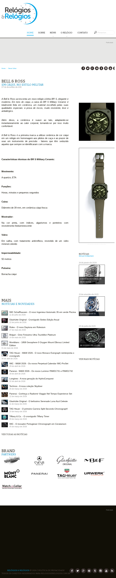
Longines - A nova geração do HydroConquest (31, 378)
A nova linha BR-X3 (88, 314)
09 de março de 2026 (18, 419)
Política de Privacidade (51, 570)
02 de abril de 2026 (17, 381)
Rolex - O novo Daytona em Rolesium (27, 327)
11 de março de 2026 (18, 404)
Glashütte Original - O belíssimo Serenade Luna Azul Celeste (38, 401)
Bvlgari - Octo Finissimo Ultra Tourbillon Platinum (32, 335)
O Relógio (67, 32)
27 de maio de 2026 (17, 330)
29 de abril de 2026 (17, 366)
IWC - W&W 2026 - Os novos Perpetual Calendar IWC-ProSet (38, 363)
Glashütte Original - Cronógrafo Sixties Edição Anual (34, 319)
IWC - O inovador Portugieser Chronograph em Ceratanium (37, 424)
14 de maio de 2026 (17, 337)
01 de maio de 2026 (10, 348)
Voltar (14, 68)
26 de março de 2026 (18, 389)
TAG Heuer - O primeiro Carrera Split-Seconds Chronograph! (38, 409)
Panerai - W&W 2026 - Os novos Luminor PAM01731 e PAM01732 (41, 371)
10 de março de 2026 (18, 411)
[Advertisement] (58, 65)
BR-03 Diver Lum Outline (90, 345)
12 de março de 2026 (18, 396)
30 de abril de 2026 (10, 359)
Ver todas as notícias (14, 434)
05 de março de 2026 (18, 427)
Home (30, 32)
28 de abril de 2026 (17, 374)
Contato (82, 32)
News (53, 32)
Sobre (41, 32)
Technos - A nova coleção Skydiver (25, 386)
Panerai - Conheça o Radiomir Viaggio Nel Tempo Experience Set (40, 393)
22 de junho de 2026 (17, 322)
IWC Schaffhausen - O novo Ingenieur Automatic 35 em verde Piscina (42, 312)
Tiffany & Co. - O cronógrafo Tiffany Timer (29, 416)
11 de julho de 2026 (17, 315)
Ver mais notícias (89, 359)
